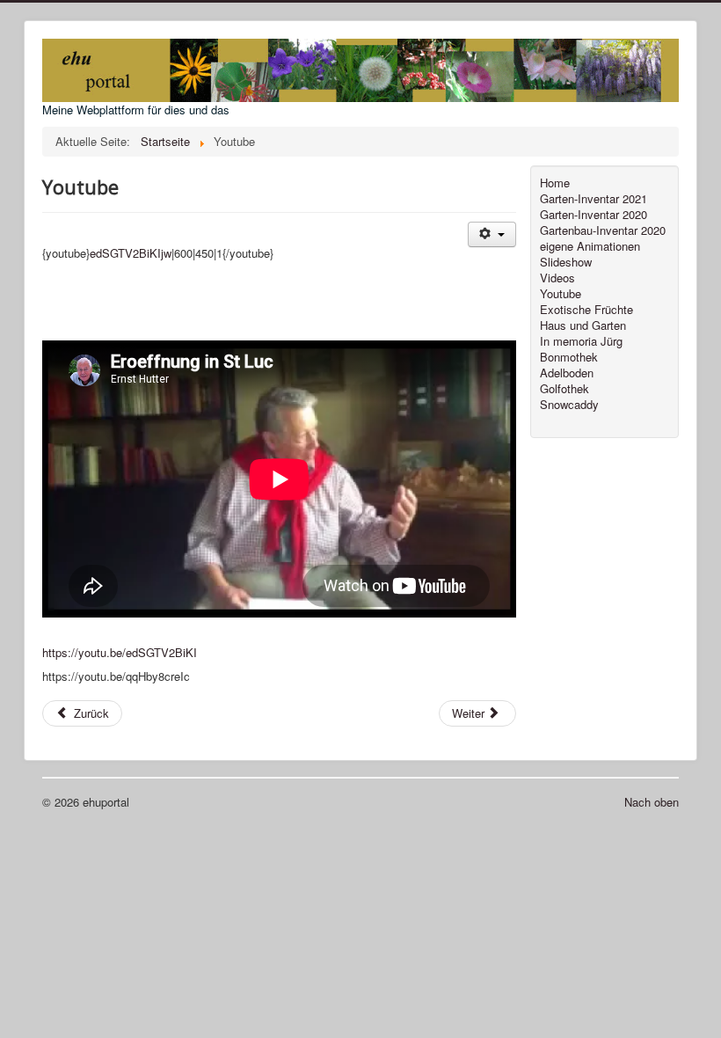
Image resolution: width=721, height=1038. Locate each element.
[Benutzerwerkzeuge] (492, 234)
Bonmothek (569, 357)
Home (555, 183)
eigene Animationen (590, 246)
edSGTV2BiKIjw (130, 253)
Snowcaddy (569, 405)
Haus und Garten (583, 325)
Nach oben (651, 801)
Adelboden (567, 373)
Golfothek (564, 389)
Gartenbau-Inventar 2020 (603, 230)
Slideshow (566, 262)
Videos (557, 278)
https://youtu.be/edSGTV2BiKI (119, 652)
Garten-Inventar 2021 (593, 199)
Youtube (560, 294)
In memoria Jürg (581, 341)
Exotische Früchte (586, 310)
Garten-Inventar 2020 (593, 215)
